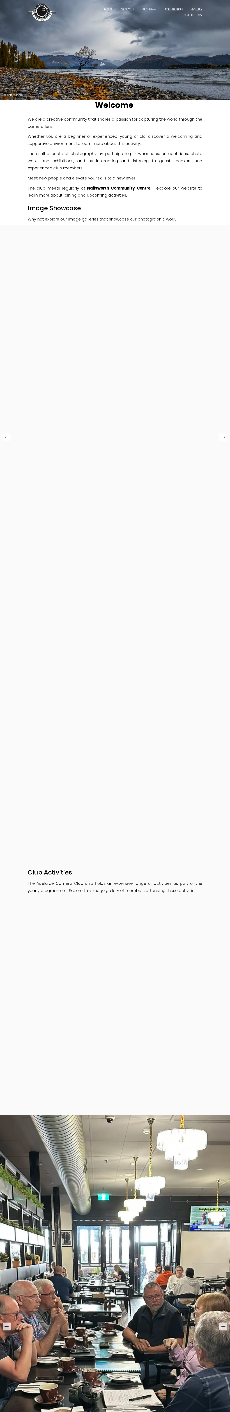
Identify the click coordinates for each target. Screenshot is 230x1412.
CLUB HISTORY (193, 15)
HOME (108, 9)
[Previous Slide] (7, 437)
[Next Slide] (223, 437)
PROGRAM (149, 9)
